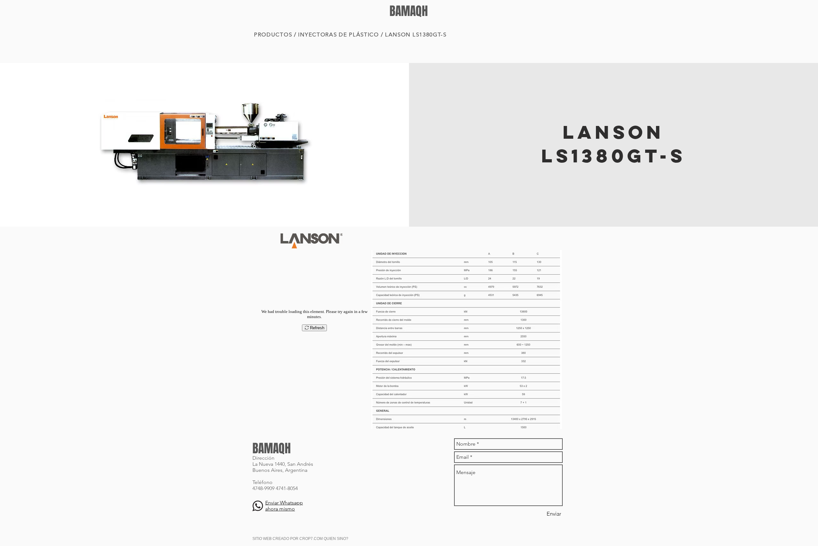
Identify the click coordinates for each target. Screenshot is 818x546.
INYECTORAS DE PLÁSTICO (338, 34)
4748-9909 (263, 488)
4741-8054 (287, 488)
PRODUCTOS (273, 34)
